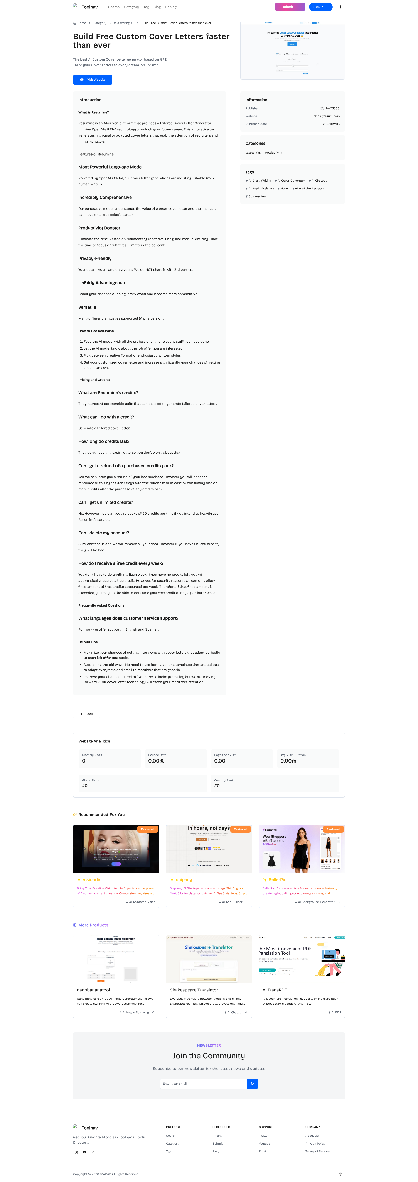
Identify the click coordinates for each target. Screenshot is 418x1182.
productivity (273, 152)
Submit (217, 1143)
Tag (146, 7)
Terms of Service (317, 1151)
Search (114, 7)
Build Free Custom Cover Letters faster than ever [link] (176, 23)
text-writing (122, 23)
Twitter (264, 1136)
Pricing (171, 7)
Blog (157, 7)
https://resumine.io (327, 116)
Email (262, 1151)
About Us (312, 1136)
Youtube (264, 1143)
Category (131, 7)
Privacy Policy (315, 1143)
